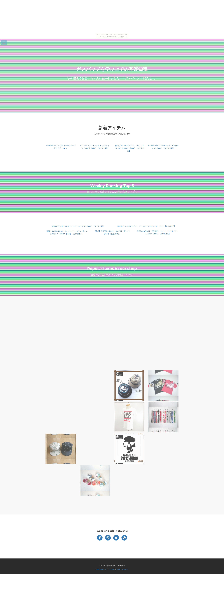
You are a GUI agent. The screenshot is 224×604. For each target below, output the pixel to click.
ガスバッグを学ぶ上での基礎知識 (112, 69)
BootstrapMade (122, 569)
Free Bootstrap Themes (105, 569)
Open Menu (4, 42)
